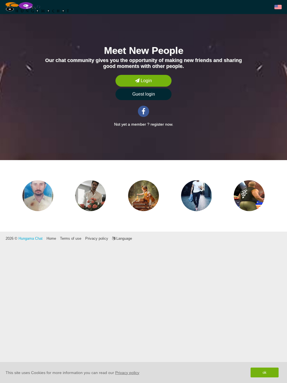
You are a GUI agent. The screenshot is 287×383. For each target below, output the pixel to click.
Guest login (143, 94)
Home (51, 238)
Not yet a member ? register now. (143, 124)
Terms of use (70, 238)
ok (265, 372)
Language (123, 238)
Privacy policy (96, 238)
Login (146, 80)
